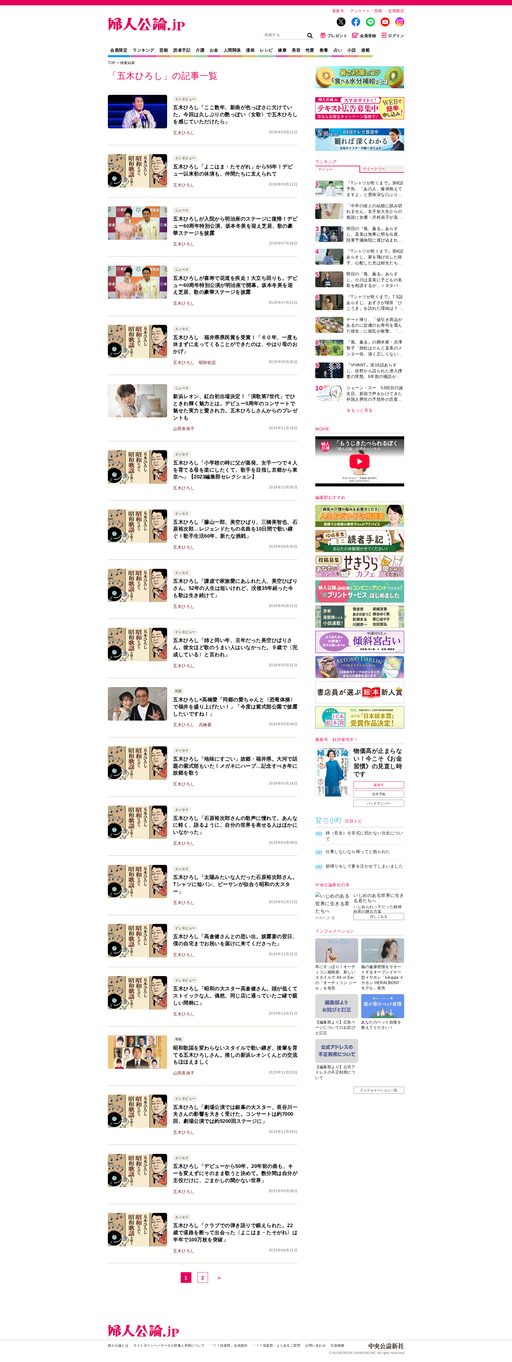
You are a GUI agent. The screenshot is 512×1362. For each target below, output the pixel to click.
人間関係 (232, 50)
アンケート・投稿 (366, 11)
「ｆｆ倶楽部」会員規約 (229, 1345)
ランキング (143, 50)
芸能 (163, 50)
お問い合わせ (315, 1345)
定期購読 (396, 11)
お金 (214, 50)
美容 (296, 50)
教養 (324, 50)
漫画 (250, 50)
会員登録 (368, 35)
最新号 (338, 11)
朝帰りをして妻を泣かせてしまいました (364, 866)
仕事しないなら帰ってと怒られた (358, 851)
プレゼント (337, 35)
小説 (351, 50)
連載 (365, 50)
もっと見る (362, 410)
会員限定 (118, 50)
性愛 (310, 50)
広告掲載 (337, 1345)
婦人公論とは (118, 1345)
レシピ (266, 50)
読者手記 (182, 50)
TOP (112, 63)
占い (338, 50)
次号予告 (379, 794)
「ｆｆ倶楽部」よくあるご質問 (276, 1345)
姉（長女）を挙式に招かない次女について (364, 836)
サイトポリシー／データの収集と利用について (169, 1345)
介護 (200, 50)
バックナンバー (379, 803)
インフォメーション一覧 (379, 1090)
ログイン (396, 35)
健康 (282, 50)
